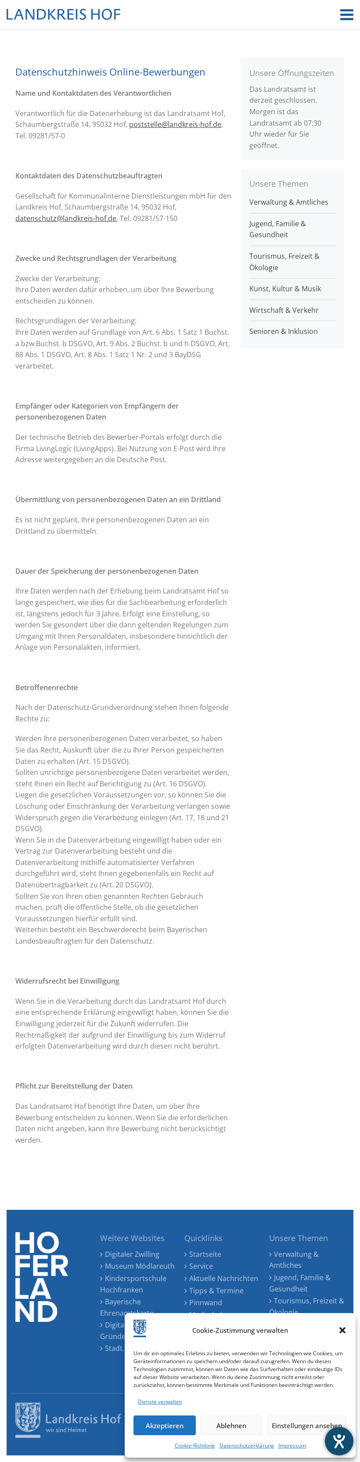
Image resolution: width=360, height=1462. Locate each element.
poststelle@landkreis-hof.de (175, 124)
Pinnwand (205, 1302)
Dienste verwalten (160, 1401)
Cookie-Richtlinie (195, 1445)
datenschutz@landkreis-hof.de (65, 218)
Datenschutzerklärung (247, 1445)
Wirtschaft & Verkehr (284, 310)
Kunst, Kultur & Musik (285, 288)
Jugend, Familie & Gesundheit (277, 229)
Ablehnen (231, 1425)
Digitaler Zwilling (132, 1254)
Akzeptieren (165, 1425)
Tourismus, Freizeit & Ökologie (284, 261)
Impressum (292, 1445)
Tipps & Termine (216, 1291)
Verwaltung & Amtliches (288, 202)
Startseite (205, 1254)
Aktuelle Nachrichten (223, 1278)
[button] (342, 1330)
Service (201, 1266)
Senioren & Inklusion (283, 331)
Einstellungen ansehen (307, 1425)
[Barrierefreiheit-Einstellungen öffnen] (339, 1441)
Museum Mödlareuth (140, 1266)
